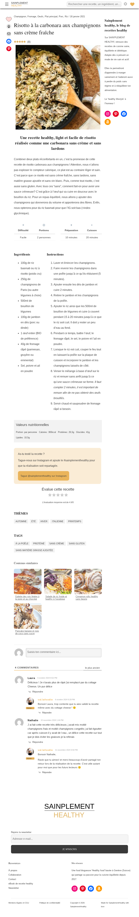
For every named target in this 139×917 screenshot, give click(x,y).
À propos (12, 870)
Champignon (20, 16)
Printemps (74, 521)
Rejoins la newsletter (21, 832)
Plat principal (51, 16)
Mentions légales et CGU (18, 903)
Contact (12, 879)
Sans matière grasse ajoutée (34, 550)
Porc (61, 16)
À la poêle (22, 543)
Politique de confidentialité (49, 903)
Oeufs (40, 16)
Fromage (31, 16)
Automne (21, 521)
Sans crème (56, 543)
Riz (66, 16)
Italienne (57, 521)
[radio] (50, 495)
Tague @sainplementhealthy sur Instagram (44, 475)
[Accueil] (19, 4)
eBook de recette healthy (20, 883)
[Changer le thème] (125, 4)
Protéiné (39, 543)
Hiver (44, 521)
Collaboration (14, 875)
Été (33, 521)
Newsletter (13, 888)
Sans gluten (76, 543)
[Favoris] (132, 4)
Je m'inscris (69, 849)
